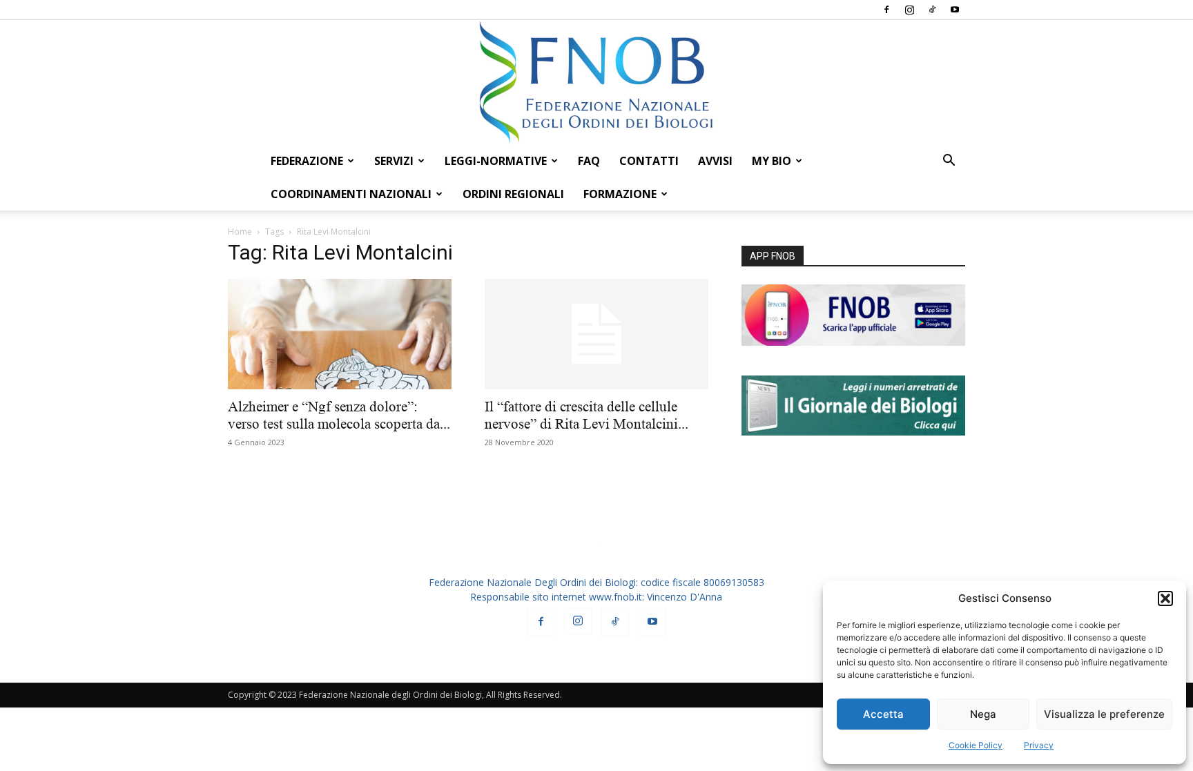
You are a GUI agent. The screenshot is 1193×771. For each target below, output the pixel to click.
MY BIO (771, 160)
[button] (1165, 598)
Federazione (307, 160)
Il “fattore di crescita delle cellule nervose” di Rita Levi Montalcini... (586, 415)
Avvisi (715, 160)
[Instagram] (909, 9)
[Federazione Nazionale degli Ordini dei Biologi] (596, 82)
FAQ (589, 160)
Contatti (649, 160)
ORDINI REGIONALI (513, 194)
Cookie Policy (975, 745)
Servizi (394, 160)
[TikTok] (932, 9)
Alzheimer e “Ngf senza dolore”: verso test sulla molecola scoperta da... (339, 415)
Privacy (1039, 745)
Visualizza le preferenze (1104, 714)
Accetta (883, 714)
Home (240, 231)
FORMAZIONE (620, 194)
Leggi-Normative (496, 160)
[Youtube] (954, 9)
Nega (983, 714)
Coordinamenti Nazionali (351, 194)
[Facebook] (886, 9)
